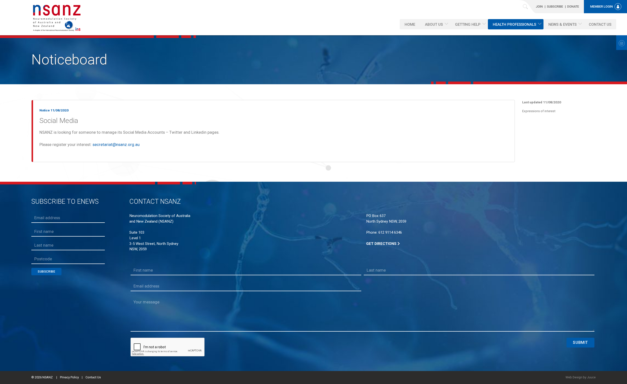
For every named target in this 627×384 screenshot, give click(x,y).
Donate (573, 6)
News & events (562, 24)
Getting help (468, 24)
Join (539, 6)
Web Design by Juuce (581, 377)
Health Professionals (514, 24)
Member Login (601, 6)
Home (410, 24)
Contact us (600, 24)
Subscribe (555, 6)
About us (434, 24)
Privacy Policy (69, 377)
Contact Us (93, 377)
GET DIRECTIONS (382, 243)
